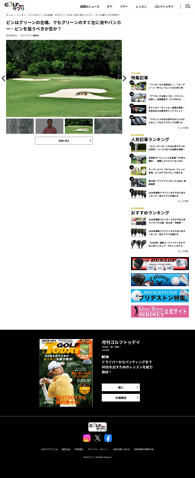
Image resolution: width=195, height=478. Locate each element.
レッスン (141, 6)
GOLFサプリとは (49, 449)
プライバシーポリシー (98, 449)
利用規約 (79, 449)
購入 (121, 387)
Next (123, 78)
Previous (5, 78)
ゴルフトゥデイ (164, 6)
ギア (109, 6)
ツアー (124, 6)
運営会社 (66, 449)
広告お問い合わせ (121, 449)
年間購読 (120, 398)
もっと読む (183, 127)
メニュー (187, 6)
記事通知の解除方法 (144, 449)
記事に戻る (64, 140)
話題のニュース (89, 6)
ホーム (9, 14)
